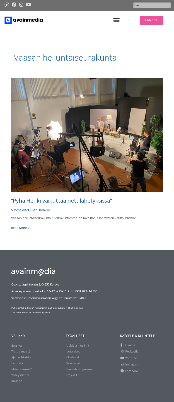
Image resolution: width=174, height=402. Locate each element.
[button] (116, 20)
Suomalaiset (20, 210)
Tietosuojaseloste (21, 312)
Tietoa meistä (21, 351)
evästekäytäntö (41, 312)
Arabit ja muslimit (77, 345)
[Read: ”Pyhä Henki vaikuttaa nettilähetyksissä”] (87, 135)
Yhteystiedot (20, 375)
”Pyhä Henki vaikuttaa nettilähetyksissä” (61, 200)
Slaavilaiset (73, 363)
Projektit (71, 375)
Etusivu (16, 345)
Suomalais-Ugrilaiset (79, 369)
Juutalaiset (73, 351)
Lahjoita (17, 363)
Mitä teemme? (21, 369)
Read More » (20, 227)
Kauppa (16, 381)
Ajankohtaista (21, 357)
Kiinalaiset (72, 357)
